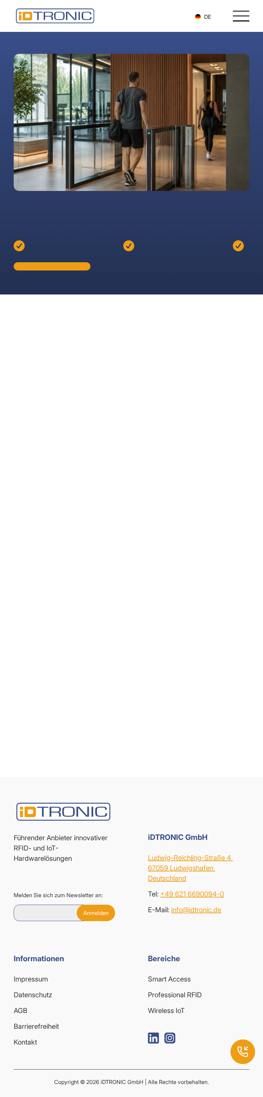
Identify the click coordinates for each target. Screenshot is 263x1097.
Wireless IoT (166, 1010)
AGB (20, 1010)
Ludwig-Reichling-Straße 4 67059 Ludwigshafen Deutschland (190, 868)
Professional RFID (175, 995)
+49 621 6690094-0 (192, 894)
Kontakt (25, 1042)
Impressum (31, 979)
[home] (55, 15)
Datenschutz (33, 995)
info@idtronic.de (196, 910)
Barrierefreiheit (36, 1026)
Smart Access (169, 979)
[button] (203, 17)
